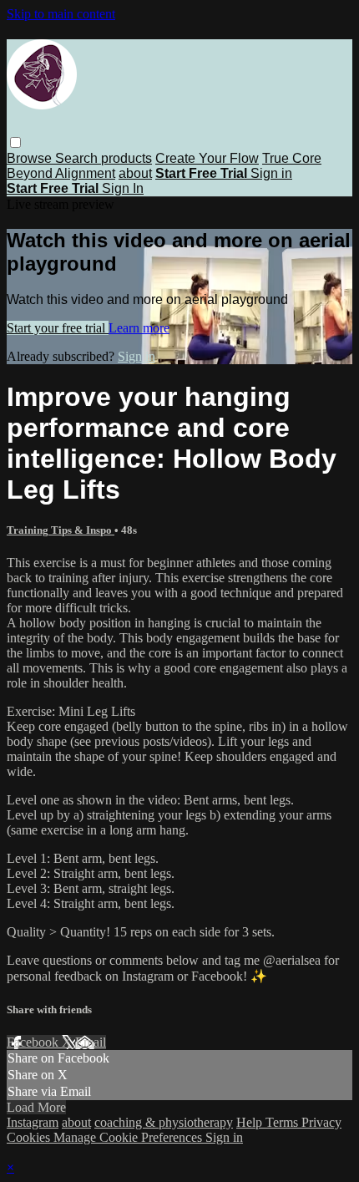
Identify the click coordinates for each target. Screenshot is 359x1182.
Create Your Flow (207, 158)
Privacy (321, 1122)
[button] (15, 142)
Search (78, 158)
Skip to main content (61, 14)
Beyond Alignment (61, 173)
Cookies (30, 1137)
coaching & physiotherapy (163, 1122)
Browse (31, 158)
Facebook (34, 1042)
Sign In (123, 188)
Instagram (32, 1122)
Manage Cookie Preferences (129, 1137)
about (135, 173)
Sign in (271, 173)
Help (250, 1122)
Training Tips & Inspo (60, 530)
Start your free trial (58, 328)
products (126, 158)
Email (90, 1042)
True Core (291, 158)
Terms (283, 1122)
